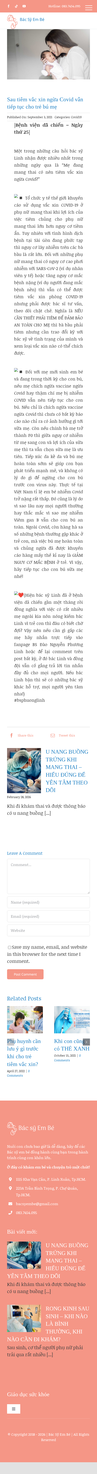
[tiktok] (16, 6)
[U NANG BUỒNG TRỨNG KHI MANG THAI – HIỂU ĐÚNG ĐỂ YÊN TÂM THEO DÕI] (24, 770)
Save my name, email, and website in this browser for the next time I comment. (47, 954)
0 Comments (18, 1073)
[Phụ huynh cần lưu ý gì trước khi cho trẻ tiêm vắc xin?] (25, 1019)
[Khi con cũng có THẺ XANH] (72, 1019)
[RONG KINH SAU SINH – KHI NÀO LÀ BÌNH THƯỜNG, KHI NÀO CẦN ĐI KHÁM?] (24, 1318)
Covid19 (76, 117)
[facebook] (8, 6)
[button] (10, 1042)
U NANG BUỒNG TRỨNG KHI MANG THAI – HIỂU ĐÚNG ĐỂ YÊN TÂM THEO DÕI (47, 1260)
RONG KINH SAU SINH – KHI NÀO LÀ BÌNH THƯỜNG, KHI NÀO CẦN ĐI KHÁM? (48, 1323)
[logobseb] (30, 1124)
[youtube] (24, 6)
